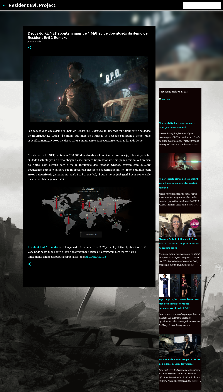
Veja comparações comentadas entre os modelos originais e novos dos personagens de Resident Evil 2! (179, 303)
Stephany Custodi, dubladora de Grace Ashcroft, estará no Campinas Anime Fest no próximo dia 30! (179, 243)
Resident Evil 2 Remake (43, 247)
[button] (29, 47)
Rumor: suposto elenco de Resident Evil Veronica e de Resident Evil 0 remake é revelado (178, 183)
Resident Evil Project (32, 5)
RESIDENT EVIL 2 (95, 256)
